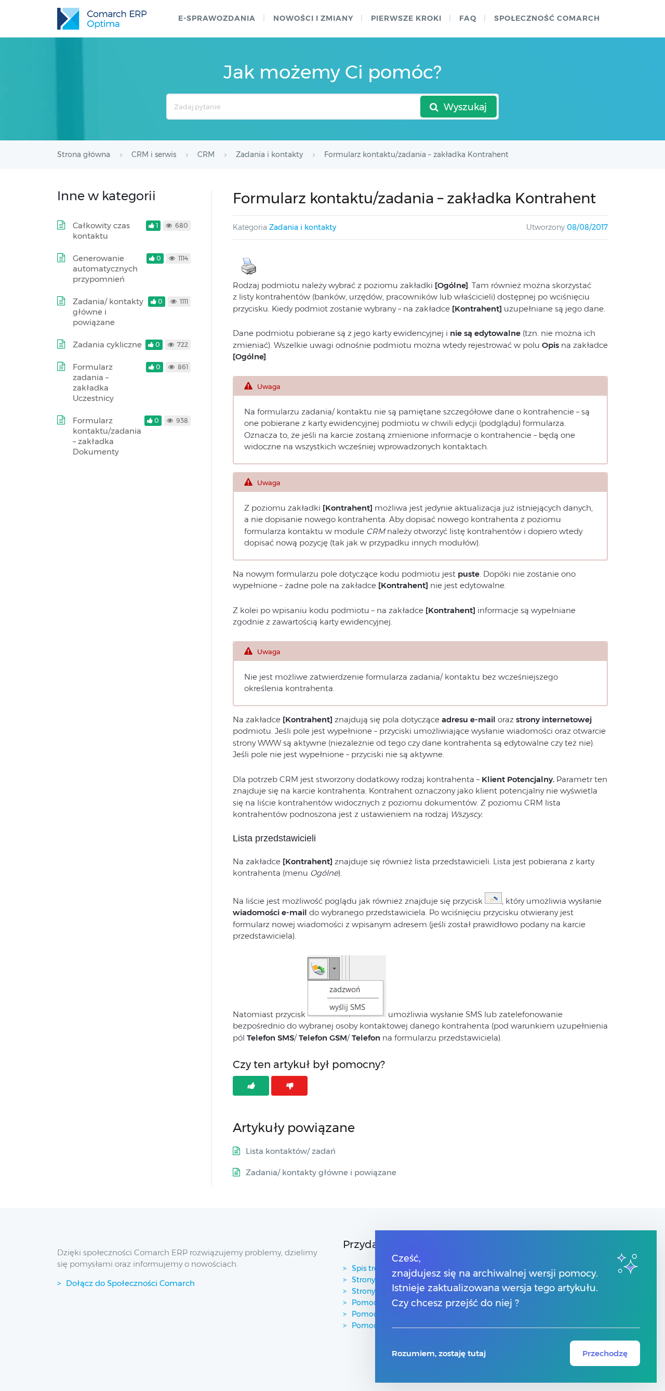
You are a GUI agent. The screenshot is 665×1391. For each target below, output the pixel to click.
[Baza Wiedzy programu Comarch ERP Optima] (102, 19)
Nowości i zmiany (313, 18)
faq (467, 18)
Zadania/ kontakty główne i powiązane (321, 1172)
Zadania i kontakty (302, 227)
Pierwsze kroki (406, 18)
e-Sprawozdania (217, 18)
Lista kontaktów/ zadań (291, 1151)
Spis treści (370, 1268)
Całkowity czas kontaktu (101, 230)
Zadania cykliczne (107, 344)
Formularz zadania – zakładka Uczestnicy (93, 382)
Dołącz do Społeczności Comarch (130, 1283)
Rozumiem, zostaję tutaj (439, 1353)
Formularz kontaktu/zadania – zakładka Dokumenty (107, 436)
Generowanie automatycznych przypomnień (105, 268)
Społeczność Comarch (547, 18)
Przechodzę (605, 1353)
